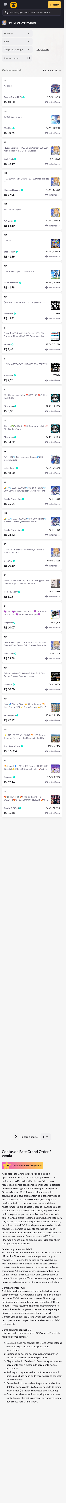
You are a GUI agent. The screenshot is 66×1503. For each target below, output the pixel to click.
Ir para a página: (29, 1136)
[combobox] (17, 33)
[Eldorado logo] (13, 4)
